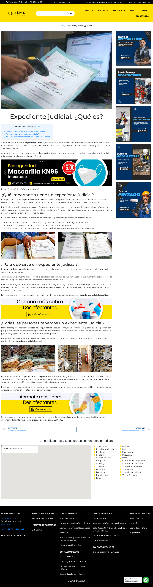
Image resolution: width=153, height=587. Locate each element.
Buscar (70, 13)
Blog (63, 26)
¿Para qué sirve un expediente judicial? (21, 134)
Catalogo (5, 524)
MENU (87, 10)
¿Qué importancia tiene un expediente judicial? (24, 131)
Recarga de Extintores (42, 518)
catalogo (144, 10)
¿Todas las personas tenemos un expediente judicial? (27, 137)
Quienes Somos (8, 518)
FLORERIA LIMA (142, 16)
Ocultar (37, 127)
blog (132, 10)
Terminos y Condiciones (12, 529)
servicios (117, 10)
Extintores (37, 530)
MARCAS (101, 10)
